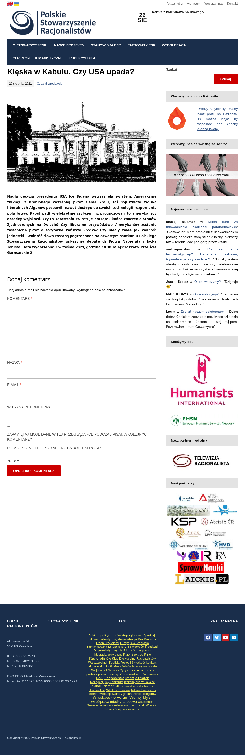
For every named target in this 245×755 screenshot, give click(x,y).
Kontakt (232, 3)
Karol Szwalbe (133, 654)
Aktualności (175, 3)
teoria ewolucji (100, 694)
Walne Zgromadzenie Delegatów (133, 694)
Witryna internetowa (29, 407)
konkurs (151, 662)
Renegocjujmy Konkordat (106, 682)
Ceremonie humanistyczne (38, 58)
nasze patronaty (142, 670)
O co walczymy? (207, 282)
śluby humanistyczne (127, 709)
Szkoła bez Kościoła (118, 690)
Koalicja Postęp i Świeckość (127, 662)
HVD (121, 650)
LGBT (109, 666)
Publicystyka (82, 58)
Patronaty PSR (141, 45)
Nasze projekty (69, 45)
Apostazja (150, 635)
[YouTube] (225, 637)
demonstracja (127, 639)
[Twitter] (217, 637)
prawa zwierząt (108, 674)
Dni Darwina (147, 639)
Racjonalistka (114, 678)
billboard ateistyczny (103, 639)
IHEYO (130, 650)
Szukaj (171, 69)
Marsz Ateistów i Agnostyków (130, 666)
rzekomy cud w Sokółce (139, 682)
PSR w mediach (130, 674)
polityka (91, 674)
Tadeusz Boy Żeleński (143, 690)
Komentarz (19, 298)
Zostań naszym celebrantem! (203, 311)
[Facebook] (208, 637)
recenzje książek (137, 678)
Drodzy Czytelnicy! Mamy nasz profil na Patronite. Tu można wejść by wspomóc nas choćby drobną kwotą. (217, 119)
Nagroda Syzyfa (118, 670)
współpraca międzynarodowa (114, 701)
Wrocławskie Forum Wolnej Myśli (122, 697)
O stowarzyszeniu (30, 45)
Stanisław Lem (97, 690)
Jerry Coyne (115, 654)
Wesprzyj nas (213, 3)
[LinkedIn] (234, 637)
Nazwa (14, 362)
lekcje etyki (96, 666)
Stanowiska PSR (106, 45)
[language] (10, 3)
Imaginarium (144, 650)
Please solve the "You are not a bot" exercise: (54, 448)
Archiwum (193, 3)
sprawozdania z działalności (136, 686)
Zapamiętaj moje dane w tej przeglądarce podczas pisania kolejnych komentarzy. (78, 436)
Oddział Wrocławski (49, 83)
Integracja (100, 654)
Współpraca (174, 45)
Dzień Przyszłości (107, 643)
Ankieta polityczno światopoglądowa (115, 635)
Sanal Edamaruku (105, 686)
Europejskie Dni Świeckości (126, 646)
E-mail (14, 385)
